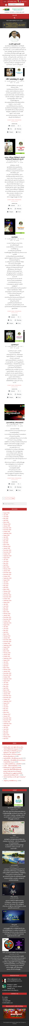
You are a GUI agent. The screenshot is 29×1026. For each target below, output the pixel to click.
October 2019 (6, 656)
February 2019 (6, 669)
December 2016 (7, 718)
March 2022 (6, 611)
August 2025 (6, 535)
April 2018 (5, 688)
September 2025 (7, 533)
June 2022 (5, 606)
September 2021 (7, 623)
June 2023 (5, 583)
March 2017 (6, 712)
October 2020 (6, 643)
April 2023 (5, 587)
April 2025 (5, 542)
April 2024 (5, 565)
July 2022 (5, 604)
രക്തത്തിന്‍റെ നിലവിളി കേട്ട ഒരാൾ (12, 758)
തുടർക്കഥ (14, 237)
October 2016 (6, 721)
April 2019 (5, 665)
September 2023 (7, 578)
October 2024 (6, 554)
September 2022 (7, 600)
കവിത (17, 82)
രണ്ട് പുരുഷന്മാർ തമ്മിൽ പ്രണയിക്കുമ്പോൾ (14, 952)
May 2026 (5, 518)
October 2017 (6, 699)
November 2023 (7, 574)
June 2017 (5, 706)
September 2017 (7, 701)
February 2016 (6, 736)
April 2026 (5, 520)
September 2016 (7, 723)
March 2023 (6, 589)
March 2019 (6, 667)
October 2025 (6, 531)
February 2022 (6, 613)
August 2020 (6, 647)
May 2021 (5, 630)
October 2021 (6, 621)
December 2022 (7, 595)
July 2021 (5, 626)
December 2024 (7, 550)
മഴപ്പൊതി (14, 924)
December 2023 (7, 572)
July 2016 (5, 727)
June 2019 (5, 664)
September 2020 (7, 645)
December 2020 (7, 639)
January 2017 (6, 716)
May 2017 (5, 708)
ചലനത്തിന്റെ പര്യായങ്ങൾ (14, 422)
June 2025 (5, 539)
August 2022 (6, 602)
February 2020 (6, 652)
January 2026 (6, 526)
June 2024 (5, 561)
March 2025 (6, 544)
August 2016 (6, 725)
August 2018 (6, 680)
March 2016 (6, 734)
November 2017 (7, 697)
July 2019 (5, 662)
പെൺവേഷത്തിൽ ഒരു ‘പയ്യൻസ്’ (12, 763)
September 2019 (7, 658)
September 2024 (7, 555)
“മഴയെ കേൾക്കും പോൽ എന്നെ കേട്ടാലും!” (14, 776)
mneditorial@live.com (7, 1002)
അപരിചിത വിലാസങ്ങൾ (14, 807)
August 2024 (6, 557)
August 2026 (6, 513)
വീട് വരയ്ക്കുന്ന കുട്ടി (14, 79)
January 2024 (6, 570)
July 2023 (5, 582)
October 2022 (6, 598)
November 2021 (7, 619)
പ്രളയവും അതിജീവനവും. (10, 780)
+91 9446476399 (6, 1001)
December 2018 (7, 673)
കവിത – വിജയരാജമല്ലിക (10, 765)
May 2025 (5, 540)
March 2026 (6, 522)
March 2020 (6, 651)
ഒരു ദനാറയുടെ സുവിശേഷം (20, 1)
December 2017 (7, 695)
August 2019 (6, 660)
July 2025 (5, 537)
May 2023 (5, 585)
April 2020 (5, 649)
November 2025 (7, 529)
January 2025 (6, 548)
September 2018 (7, 678)
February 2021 (6, 636)
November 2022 (7, 596)
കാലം (14, 835)
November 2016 (7, 719)
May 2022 (5, 608)
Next (13, 498)
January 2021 (6, 637)
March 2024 (6, 567)
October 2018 (6, 677)
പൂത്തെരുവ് (14, 344)
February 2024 (6, 568)
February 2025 (6, 546)
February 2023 (6, 591)
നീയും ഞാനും (14, 896)
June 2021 (5, 628)
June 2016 (5, 729)
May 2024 (5, 563)
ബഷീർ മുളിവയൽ (11, 81)
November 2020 (7, 641)
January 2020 (6, 654)
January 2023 (6, 593)
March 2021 (6, 634)
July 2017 (5, 705)
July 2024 (5, 559)
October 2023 (6, 576)
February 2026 (6, 524)
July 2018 (5, 682)
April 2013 (5, 738)
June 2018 (5, 684)
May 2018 (5, 686)
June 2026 (5, 516)
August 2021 (6, 624)
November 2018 (7, 675)
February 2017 (6, 714)
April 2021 (5, 632)
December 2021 (7, 617)
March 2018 (6, 690)
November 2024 (7, 552)
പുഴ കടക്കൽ (14, 865)
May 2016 (5, 731)
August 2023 (6, 580)
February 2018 (6, 692)
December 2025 (7, 527)
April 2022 (5, 609)
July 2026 (5, 514)
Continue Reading (14, 120)
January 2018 (6, 693)
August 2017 (6, 703)
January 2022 (6, 615)
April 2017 (5, 710)
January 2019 (6, 671)
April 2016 (5, 733)
